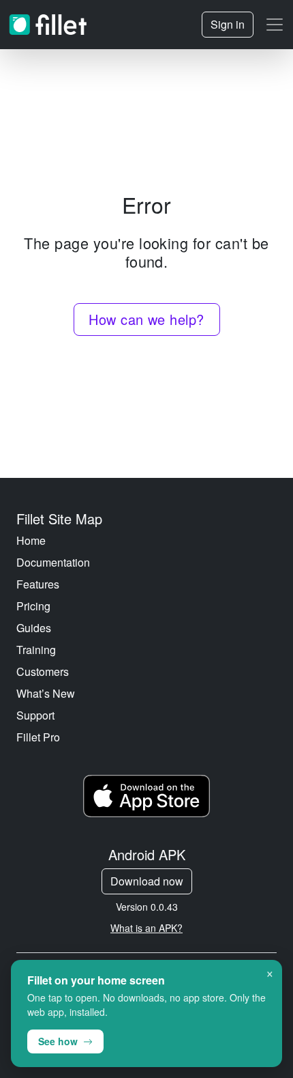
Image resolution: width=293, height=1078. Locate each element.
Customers (42, 671)
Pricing (33, 606)
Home (31, 540)
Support (35, 715)
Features (37, 584)
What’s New (45, 693)
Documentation (53, 562)
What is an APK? (146, 928)
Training (36, 649)
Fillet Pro (38, 737)
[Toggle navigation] (274, 24)
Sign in (228, 24)
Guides (33, 628)
